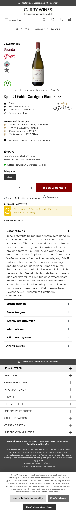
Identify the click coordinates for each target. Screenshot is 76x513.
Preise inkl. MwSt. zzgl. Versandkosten (22, 159)
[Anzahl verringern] (7, 187)
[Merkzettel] (53, 20)
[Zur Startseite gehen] (38, 11)
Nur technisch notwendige (28, 498)
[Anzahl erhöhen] (31, 187)
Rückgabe (62, 441)
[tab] (38, 263)
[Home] (17, 29)
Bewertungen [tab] (15, 312)
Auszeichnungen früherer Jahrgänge (30, 140)
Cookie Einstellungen (16, 441)
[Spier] (62, 107)
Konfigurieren (58, 498)
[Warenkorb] (69, 20)
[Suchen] (44, 20)
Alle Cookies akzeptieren (39, 507)
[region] (38, 64)
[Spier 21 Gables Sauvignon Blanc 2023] (38, 64)
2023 (9, 176)
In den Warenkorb (54, 187)
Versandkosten (58, 449)
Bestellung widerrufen (38, 444)
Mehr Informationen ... (45, 478)
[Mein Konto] (61, 20)
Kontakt (33, 441)
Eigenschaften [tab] (16, 303)
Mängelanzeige (47, 441)
